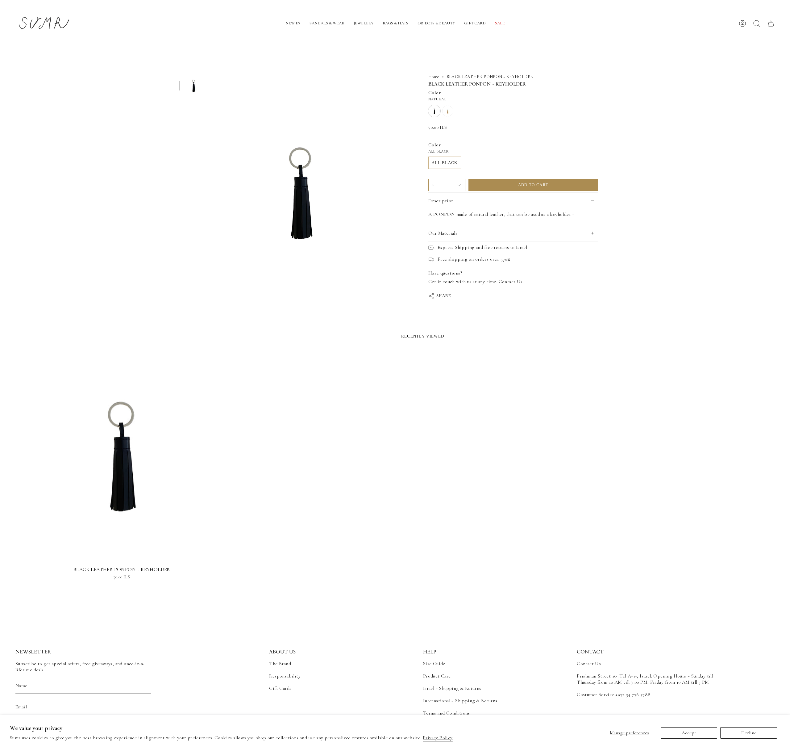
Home (433, 76)
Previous (211, 193)
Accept (689, 733)
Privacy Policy (438, 738)
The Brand (280, 664)
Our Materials (442, 233)
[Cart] (771, 23)
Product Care (437, 676)
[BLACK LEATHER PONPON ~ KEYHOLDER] (121, 456)
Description (441, 201)
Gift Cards (280, 688)
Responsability (285, 676)
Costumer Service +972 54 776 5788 (614, 694)
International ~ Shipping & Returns (460, 701)
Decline (748, 733)
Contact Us (589, 664)
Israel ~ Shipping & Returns (452, 688)
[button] (293, 24)
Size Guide (434, 664)
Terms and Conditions (446, 713)
